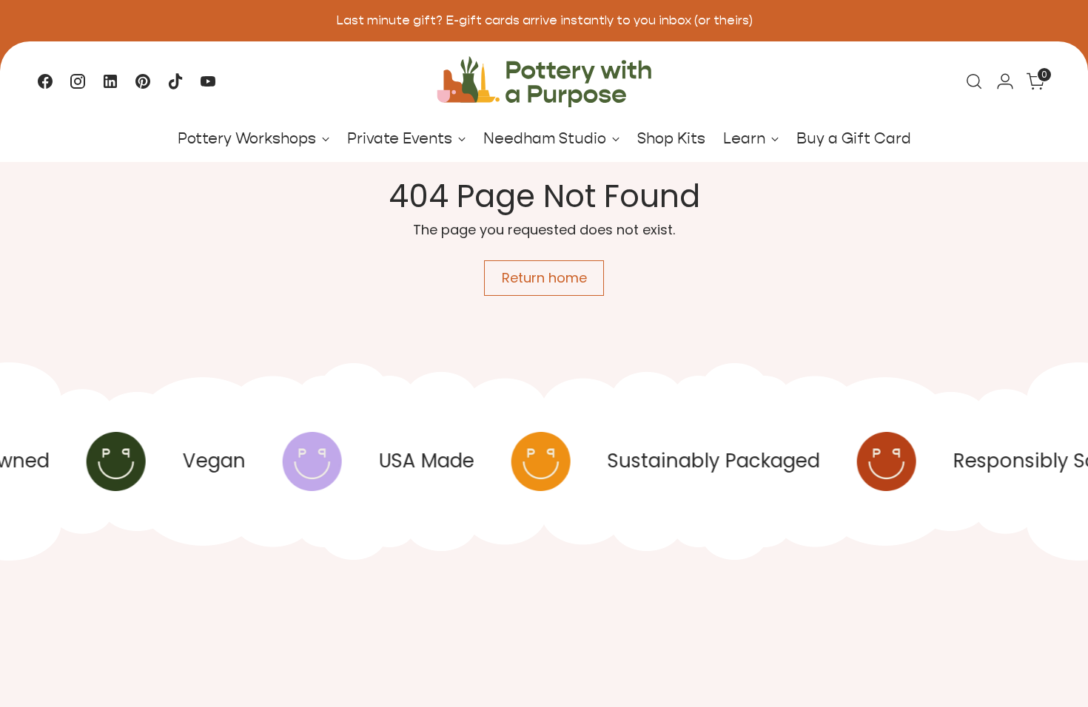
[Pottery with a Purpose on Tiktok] (175, 81)
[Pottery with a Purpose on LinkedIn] (110, 81)
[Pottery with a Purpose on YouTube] (208, 81)
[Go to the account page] (1005, 81)
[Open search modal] (974, 81)
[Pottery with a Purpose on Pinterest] (143, 81)
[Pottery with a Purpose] (544, 81)
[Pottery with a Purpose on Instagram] (78, 81)
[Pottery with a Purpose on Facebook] (45, 81)
